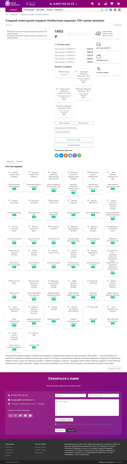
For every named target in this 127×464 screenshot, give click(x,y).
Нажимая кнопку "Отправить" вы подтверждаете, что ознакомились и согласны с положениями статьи (85, 425)
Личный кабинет (40, 447)
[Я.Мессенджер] (57, 155)
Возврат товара (40, 450)
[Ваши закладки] (111, 3)
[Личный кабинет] (99, 3)
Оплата (50, 10)
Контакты (59, 10)
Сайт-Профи (118, 462)
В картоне (14, 14)
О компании (29, 10)
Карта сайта (39, 453)
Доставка (40, 10)
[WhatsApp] (79, 155)
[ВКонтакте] (61, 155)
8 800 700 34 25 (63, 3)
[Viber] (75, 155)
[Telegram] (70, 155)
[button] (79, 123)
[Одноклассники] (66, 155)
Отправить (60, 430)
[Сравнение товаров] (105, 3)
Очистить (71, 430)
